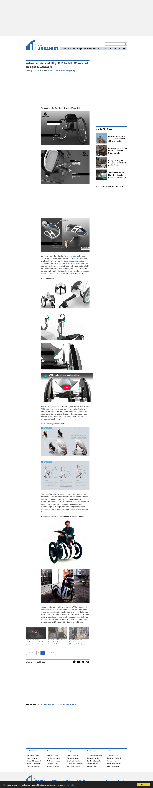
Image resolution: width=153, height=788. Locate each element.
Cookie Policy (122, 781)
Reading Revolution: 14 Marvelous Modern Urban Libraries (117, 150)
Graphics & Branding (74, 761)
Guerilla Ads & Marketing (75, 764)
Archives (66, 781)
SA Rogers (36, 71)
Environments (93, 49)
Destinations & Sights (114, 764)
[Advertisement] (76, 18)
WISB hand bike (47, 409)
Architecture (67, 49)
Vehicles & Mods (53, 71)
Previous (31, 653)
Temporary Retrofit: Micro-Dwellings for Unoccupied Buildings (117, 174)
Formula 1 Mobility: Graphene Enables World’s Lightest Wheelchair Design (35, 642)
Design (79, 49)
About (55, 781)
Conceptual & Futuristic (94, 755)
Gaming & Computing (94, 761)
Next (52, 653)
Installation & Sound (53, 758)
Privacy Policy (110, 781)
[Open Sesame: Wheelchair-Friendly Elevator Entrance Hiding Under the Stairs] (79, 633)
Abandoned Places (33, 755)
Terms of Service (98, 781)
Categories (81, 781)
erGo (55, 494)
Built (86, 49)
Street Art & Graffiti (53, 766)
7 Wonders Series (113, 755)
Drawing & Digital (52, 755)
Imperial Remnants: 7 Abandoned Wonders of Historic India (116, 138)
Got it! (143, 784)
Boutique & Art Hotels (114, 758)
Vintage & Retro (92, 766)
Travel (109, 751)
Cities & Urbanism (32, 758)
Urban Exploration (113, 766)
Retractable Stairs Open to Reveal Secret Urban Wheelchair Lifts (56, 642)
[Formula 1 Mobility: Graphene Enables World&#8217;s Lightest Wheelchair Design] (36, 633)
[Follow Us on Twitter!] (110, 48)
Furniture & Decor (73, 758)
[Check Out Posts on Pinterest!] (115, 48)
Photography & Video (54, 761)
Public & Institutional (33, 766)
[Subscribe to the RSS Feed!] (119, 48)
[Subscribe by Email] (124, 48)
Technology (67, 71)
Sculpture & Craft (52, 764)
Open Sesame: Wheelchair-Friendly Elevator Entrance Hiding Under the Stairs (78, 642)
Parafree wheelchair (71, 256)
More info (70, 785)
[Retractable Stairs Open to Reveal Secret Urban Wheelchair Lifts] (57, 633)
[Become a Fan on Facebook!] (106, 48)
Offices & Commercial (34, 764)
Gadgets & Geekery (93, 758)
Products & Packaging (74, 766)
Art (74, 49)
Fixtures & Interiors (73, 755)
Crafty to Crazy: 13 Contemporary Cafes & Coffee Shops (117, 162)
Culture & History (112, 761)
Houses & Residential (34, 761)
